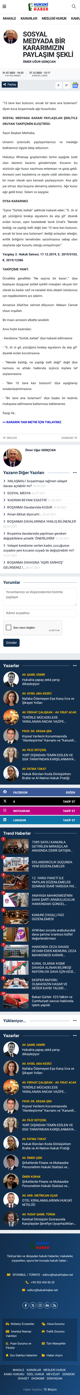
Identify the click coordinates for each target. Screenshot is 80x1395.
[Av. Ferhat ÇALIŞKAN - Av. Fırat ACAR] (11, 717)
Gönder (11, 643)
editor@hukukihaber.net (42, 1290)
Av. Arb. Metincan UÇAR (40, 1195)
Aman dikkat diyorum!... (24, 514)
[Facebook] (26, 1305)
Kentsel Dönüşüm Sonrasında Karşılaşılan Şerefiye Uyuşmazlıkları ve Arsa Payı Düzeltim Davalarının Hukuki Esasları (48, 1221)
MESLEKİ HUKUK (54, 18)
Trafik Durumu (55, 1331)
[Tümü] (75, 665)
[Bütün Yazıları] (75, 473)
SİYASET (23, 1378)
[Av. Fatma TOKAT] (11, 773)
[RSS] (54, 1305)
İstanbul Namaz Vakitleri (18, 1334)
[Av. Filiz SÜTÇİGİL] (11, 754)
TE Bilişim (50, 1389)
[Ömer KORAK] (11, 1181)
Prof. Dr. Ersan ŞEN (37, 731)
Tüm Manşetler (56, 1343)
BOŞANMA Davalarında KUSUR (30, 507)
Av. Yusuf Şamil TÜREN (38, 1214)
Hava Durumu (55, 1324)
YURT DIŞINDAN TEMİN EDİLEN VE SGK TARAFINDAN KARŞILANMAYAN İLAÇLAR (49, 757)
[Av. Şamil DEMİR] (11, 679)
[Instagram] (40, 1305)
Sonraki (67, 438)
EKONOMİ (37, 1378)
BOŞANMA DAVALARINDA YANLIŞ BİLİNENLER (41, 521)
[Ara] (73, 6)
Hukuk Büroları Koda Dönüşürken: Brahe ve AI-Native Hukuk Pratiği (46, 776)
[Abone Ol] (75, 85)
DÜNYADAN (54, 1378)
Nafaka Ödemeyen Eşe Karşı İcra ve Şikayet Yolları (48, 701)
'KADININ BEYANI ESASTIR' (27, 500)
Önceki (11, 438)
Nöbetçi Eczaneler (22, 1324)
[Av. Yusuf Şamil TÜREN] (11, 1219)
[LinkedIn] (47, 1305)
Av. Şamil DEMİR (33, 674)
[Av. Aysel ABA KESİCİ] (11, 698)
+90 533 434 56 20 (42, 1282)
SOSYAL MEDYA (19, 493)
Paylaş (12, 84)
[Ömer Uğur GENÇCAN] (10, 36)
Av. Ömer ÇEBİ (32, 1158)
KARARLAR (29, 18)
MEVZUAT (53, 1374)
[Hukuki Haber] (38, 6)
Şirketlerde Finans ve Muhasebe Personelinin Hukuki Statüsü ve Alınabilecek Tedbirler (45, 1165)
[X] (33, 1305)
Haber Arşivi (55, 1355)
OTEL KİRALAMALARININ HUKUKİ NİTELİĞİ (47, 1202)
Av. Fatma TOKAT (34, 769)
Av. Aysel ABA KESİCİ (36, 693)
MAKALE (9, 18)
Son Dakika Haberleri (23, 1355)
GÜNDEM (68, 1374)
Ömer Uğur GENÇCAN (39, 62)
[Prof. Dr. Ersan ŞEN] (11, 735)
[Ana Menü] (4, 7)
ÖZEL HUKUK (35, 1374)
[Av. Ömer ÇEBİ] (11, 1162)
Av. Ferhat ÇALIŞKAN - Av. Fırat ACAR (49, 712)
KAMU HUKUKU (14, 1374)
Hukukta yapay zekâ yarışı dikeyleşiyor (41, 682)
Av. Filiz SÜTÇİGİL (34, 750)
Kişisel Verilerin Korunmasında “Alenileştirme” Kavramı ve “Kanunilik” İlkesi (49, 738)
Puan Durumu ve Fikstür (18, 1346)
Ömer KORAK (31, 1176)
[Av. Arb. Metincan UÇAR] (11, 1200)
